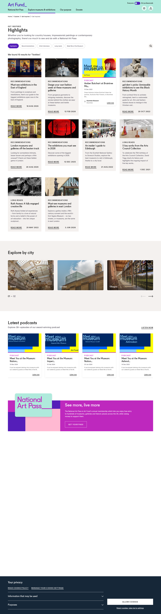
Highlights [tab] (13, 46)
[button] (76, 424)
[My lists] (144, 8)
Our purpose (65, 10)
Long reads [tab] (58, 46)
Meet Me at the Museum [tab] (75, 46)
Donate (79, 10)
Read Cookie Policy (18, 588)
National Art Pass (15, 10)
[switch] (137, 3)
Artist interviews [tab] (44, 46)
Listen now (147, 327)
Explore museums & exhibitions (41, 10)
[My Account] (150, 8)
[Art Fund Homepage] (17, 4)
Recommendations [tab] (28, 46)
